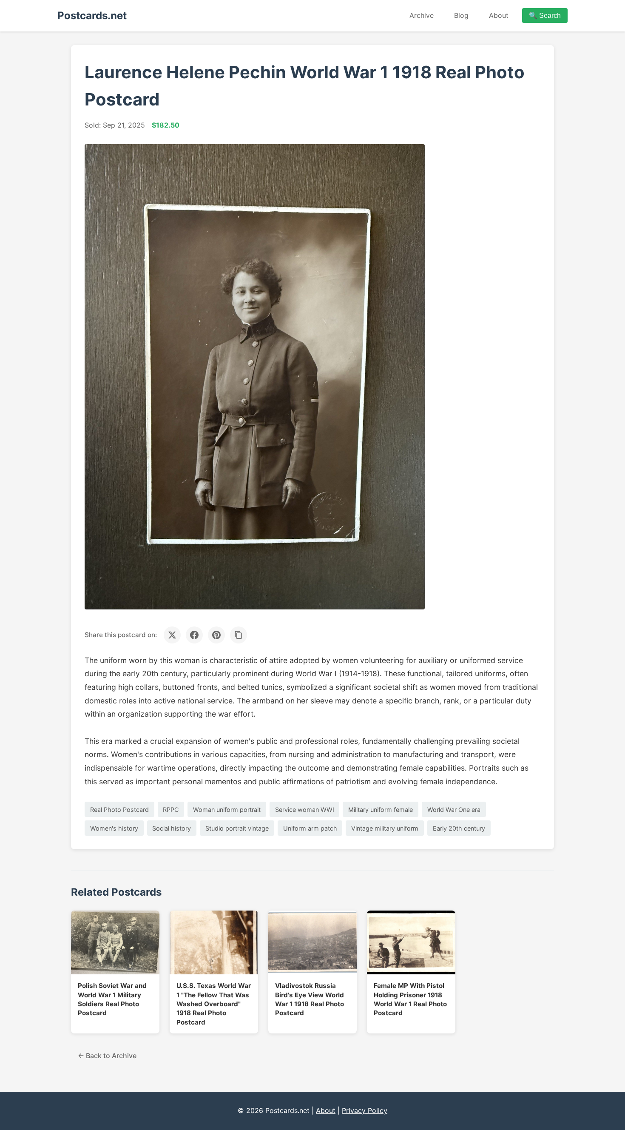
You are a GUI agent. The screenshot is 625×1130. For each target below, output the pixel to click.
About (499, 15)
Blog (461, 15)
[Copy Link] (238, 634)
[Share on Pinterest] (216, 634)
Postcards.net (92, 15)
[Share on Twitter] (172, 634)
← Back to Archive (107, 1055)
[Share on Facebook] (194, 634)
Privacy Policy (364, 1110)
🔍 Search (545, 15)
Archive (421, 15)
